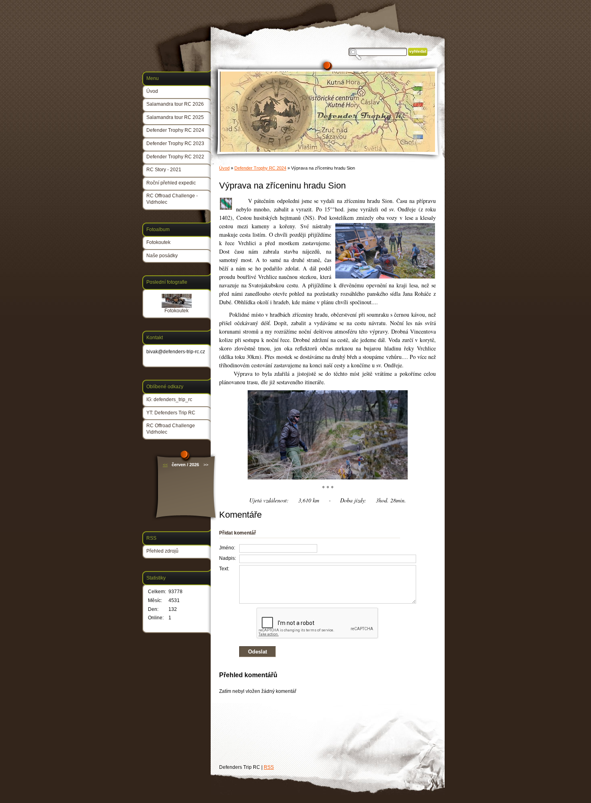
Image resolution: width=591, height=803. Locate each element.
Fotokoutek (158, 242)
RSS (269, 767)
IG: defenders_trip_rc (169, 399)
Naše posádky (162, 255)
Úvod (224, 168)
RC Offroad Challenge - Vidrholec (172, 199)
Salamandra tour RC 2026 (175, 104)
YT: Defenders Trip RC (170, 413)
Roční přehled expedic (171, 183)
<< (165, 464)
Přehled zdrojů (162, 551)
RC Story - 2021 (163, 169)
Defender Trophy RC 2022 (175, 157)
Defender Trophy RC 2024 (260, 168)
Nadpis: (227, 558)
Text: (224, 569)
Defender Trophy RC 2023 (175, 143)
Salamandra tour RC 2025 (175, 117)
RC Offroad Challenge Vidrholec (170, 429)
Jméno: (227, 548)
